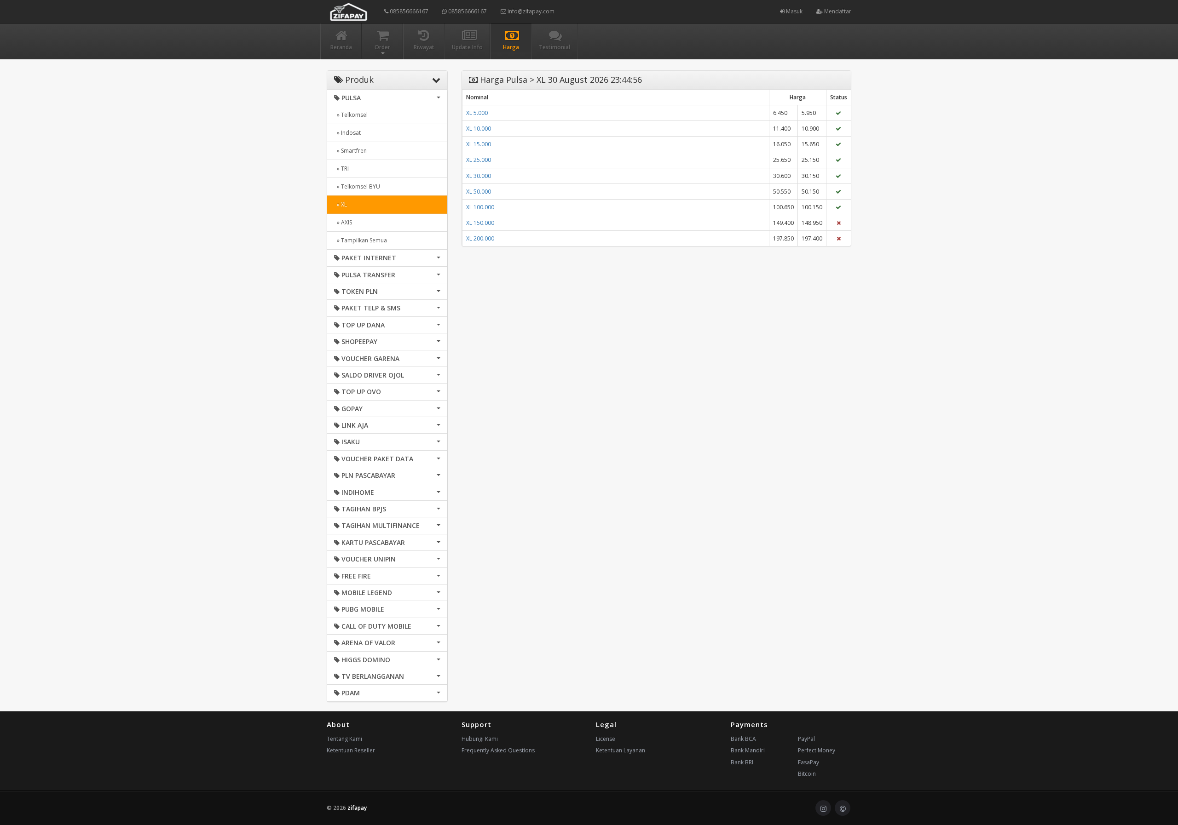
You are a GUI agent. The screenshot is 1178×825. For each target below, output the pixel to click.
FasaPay (808, 762)
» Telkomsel (351, 115)
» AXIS (343, 222)
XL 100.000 (480, 207)
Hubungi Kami (480, 739)
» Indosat (347, 133)
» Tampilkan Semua (360, 240)
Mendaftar (837, 11)
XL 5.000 (477, 113)
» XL (340, 204)
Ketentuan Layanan (620, 750)
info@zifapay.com (530, 11)
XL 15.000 (478, 144)
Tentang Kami (344, 739)
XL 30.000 (478, 176)
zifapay (357, 808)
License (605, 739)
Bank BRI (742, 762)
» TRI (341, 168)
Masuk (794, 11)
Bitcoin (807, 774)
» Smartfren (350, 151)
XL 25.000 (478, 160)
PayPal (806, 739)
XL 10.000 (478, 128)
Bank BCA (743, 739)
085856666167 (408, 11)
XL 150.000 (480, 223)
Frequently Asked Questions (498, 750)
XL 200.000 (480, 238)
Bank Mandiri (748, 750)
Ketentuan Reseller (351, 750)
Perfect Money (816, 750)
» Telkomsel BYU (357, 186)
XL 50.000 (478, 191)
